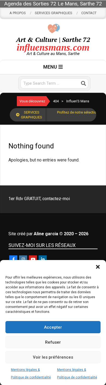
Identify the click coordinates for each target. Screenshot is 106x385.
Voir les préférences (53, 357)
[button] (98, 267)
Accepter (53, 327)
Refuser (53, 342)
